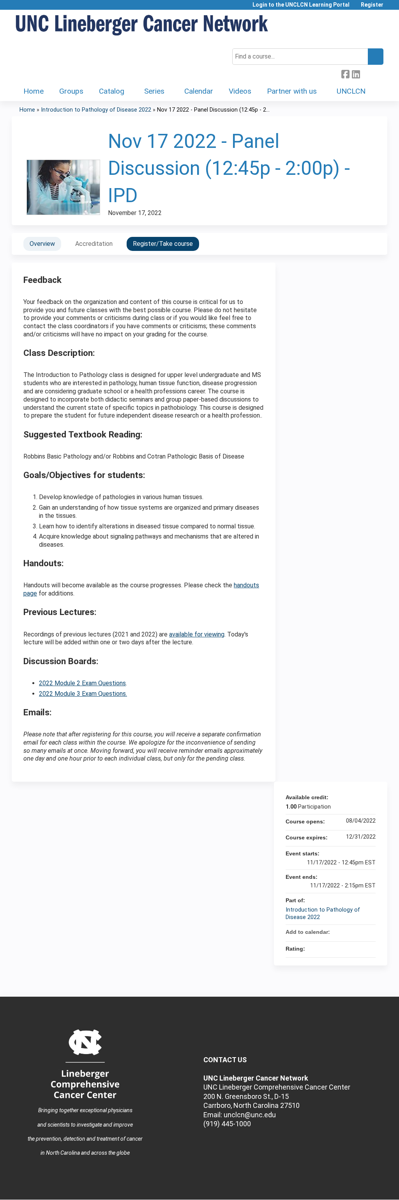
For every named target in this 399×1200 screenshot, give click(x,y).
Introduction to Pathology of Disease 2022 (96, 110)
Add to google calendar (339, 932)
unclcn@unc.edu (250, 1115)
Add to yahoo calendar (349, 932)
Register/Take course (163, 243)
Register (372, 5)
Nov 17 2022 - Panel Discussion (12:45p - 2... (213, 110)
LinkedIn (356, 73)
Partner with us (292, 91)
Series (154, 91)
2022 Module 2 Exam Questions (82, 683)
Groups (71, 91)
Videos (240, 91)
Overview (42, 243)
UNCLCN (351, 91)
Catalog (111, 91)
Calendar (198, 91)
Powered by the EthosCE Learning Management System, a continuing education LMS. (359, 1187)
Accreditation (94, 243)
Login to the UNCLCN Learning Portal (301, 5)
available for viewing (196, 634)
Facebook (345, 73)
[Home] (142, 25)
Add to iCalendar (359, 931)
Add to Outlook (369, 932)
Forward (366, 73)
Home (33, 91)
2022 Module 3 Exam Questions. (83, 693)
